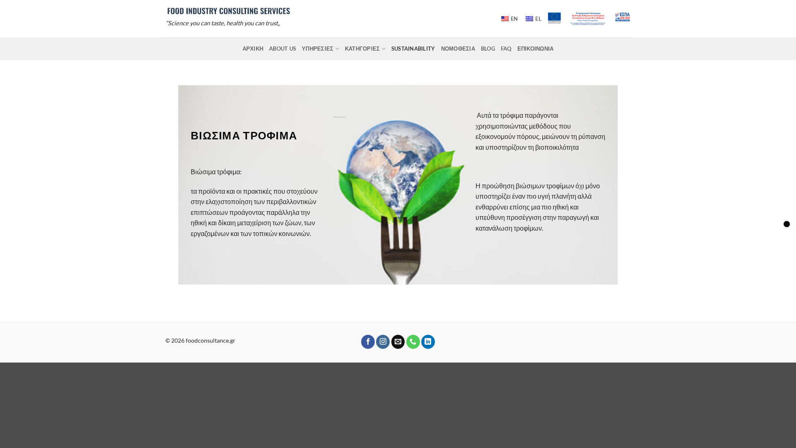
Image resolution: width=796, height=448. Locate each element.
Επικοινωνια (535, 48)
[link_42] (383, 342)
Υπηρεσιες (317, 48)
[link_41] (368, 342)
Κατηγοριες (362, 48)
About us (282, 48)
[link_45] (428, 342)
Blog (488, 48)
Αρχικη (253, 48)
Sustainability (413, 48)
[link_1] (588, 18)
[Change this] (787, 224)
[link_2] (228, 10)
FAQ (506, 48)
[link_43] (398, 342)
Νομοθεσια (458, 48)
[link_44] (413, 342)
